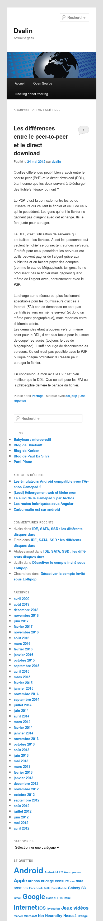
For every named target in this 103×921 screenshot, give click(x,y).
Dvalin (23, 30)
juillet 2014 (22, 704)
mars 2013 (22, 766)
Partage (38, 395)
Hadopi (51, 898)
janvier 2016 (23, 654)
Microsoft (30, 916)
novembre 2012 (26, 788)
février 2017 (23, 626)
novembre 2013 (26, 738)
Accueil (20, 83)
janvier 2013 (23, 777)
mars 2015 (22, 676)
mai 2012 (21, 822)
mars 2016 (22, 643)
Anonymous (72, 872)
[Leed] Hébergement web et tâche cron (45, 492)
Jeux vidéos (74, 907)
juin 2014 (21, 710)
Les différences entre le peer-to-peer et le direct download (41, 140)
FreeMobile (59, 888)
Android (28, 870)
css (72, 881)
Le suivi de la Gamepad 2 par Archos (44, 497)
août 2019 (21, 604)
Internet (25, 906)
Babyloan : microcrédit (32, 439)
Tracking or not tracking (31, 93)
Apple (20, 880)
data (79, 880)
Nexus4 (70, 915)
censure (62, 880)
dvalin (56, 161)
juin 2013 (21, 755)
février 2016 (23, 648)
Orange (83, 916)
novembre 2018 (26, 615)
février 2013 (23, 772)
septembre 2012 (26, 800)
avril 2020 (21, 598)
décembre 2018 (26, 609)
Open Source (42, 83)
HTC (60, 898)
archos (34, 880)
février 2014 (23, 727)
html (67, 898)
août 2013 (21, 749)
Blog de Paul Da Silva (31, 456)
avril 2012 (21, 828)
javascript (53, 908)
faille (47, 888)
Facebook (36, 888)
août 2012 (21, 805)
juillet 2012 (22, 811)
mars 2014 (22, 721)
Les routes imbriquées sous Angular (43, 503)
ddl (67, 395)
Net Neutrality (50, 915)
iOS (42, 908)
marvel (18, 916)
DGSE (18, 888)
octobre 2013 (24, 744)
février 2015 (23, 682)
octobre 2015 (24, 660)
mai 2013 (21, 760)
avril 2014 (21, 716)
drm (25, 888)
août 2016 (21, 637)
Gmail (17, 898)
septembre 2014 (26, 699)
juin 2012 (21, 816)
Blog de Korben (26, 450)
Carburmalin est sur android (37, 509)
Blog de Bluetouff (28, 444)
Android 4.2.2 (53, 872)
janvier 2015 (23, 688)
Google (33, 896)
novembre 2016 (26, 631)
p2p (74, 395)
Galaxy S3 (77, 887)
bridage (47, 880)
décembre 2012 (26, 783)
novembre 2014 (26, 693)
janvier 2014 (23, 732)
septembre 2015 (26, 665)
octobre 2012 (24, 794)
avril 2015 (21, 671)
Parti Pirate (23, 461)
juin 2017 (21, 620)
